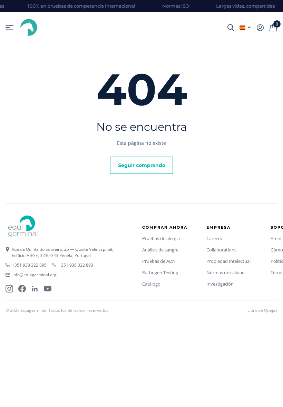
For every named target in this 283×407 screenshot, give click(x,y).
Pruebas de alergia (161, 238)
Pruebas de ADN (159, 261)
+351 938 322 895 (29, 265)
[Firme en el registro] (260, 28)
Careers (214, 238)
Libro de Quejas (262, 310)
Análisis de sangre (160, 250)
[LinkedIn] (35, 288)
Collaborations (221, 250)
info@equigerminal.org (34, 275)
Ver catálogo (9, 28)
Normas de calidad (225, 272)
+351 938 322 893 (76, 265)
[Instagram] (9, 288)
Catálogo (151, 284)
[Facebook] (22, 288)
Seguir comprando (141, 165)
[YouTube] (47, 288)
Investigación (220, 284)
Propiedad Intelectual (228, 261)
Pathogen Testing (160, 272)
